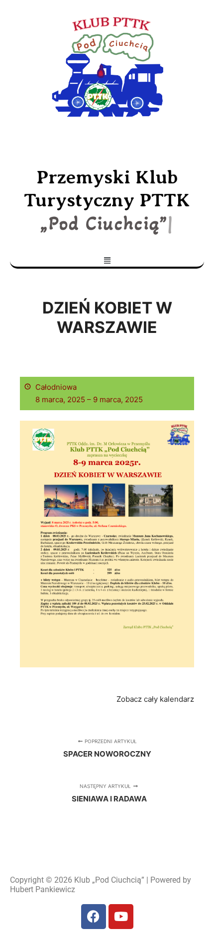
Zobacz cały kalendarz (155, 699)
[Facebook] (93, 916)
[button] (107, 260)
